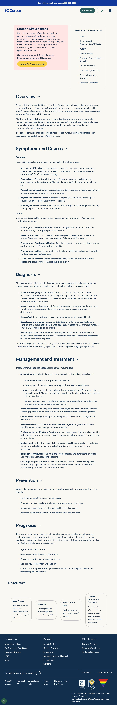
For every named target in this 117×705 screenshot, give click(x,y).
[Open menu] (110, 10)
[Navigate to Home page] (13, 10)
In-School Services (90, 652)
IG (100, 672)
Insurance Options (13, 652)
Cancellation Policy (33, 682)
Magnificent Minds (13, 644)
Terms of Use (21, 682)
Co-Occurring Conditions (16, 648)
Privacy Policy (46, 682)
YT (104, 672)
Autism (83, 49)
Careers (47, 664)
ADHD (82, 36)
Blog (7, 660)
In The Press (48, 660)
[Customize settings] (4, 701)
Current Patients (89, 644)
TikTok (109, 672)
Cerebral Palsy (86, 53)
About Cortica (49, 644)
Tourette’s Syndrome (89, 83)
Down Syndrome (87, 66)
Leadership (48, 652)
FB (96, 672)
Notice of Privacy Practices (61, 682)
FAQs (7, 656)
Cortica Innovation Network (55, 656)
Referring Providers (91, 648)
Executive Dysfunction (89, 70)
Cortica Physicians (51, 648)
